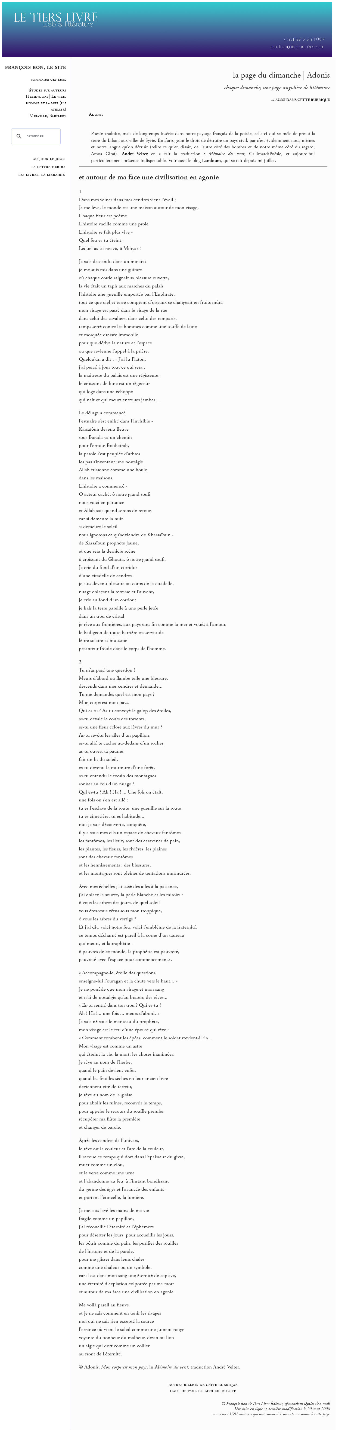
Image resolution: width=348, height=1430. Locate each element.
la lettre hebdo (48, 167)
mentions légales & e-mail (309, 1404)
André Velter (135, 154)
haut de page (183, 1391)
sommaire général (48, 79)
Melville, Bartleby (47, 116)
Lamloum (211, 161)
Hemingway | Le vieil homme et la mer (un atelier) (46, 103)
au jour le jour (49, 159)
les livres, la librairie (41, 174)
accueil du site (220, 1391)
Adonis (96, 114)
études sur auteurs (47, 90)
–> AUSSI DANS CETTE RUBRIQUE (300, 99)
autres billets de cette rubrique (203, 1384)
